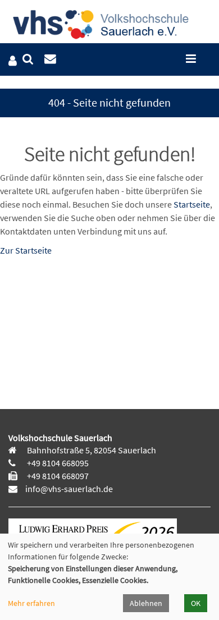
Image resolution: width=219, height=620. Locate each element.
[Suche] (28, 59)
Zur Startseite (26, 250)
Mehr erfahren (31, 603)
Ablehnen (146, 603)
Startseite (192, 204)
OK (195, 603)
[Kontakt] (50, 59)
